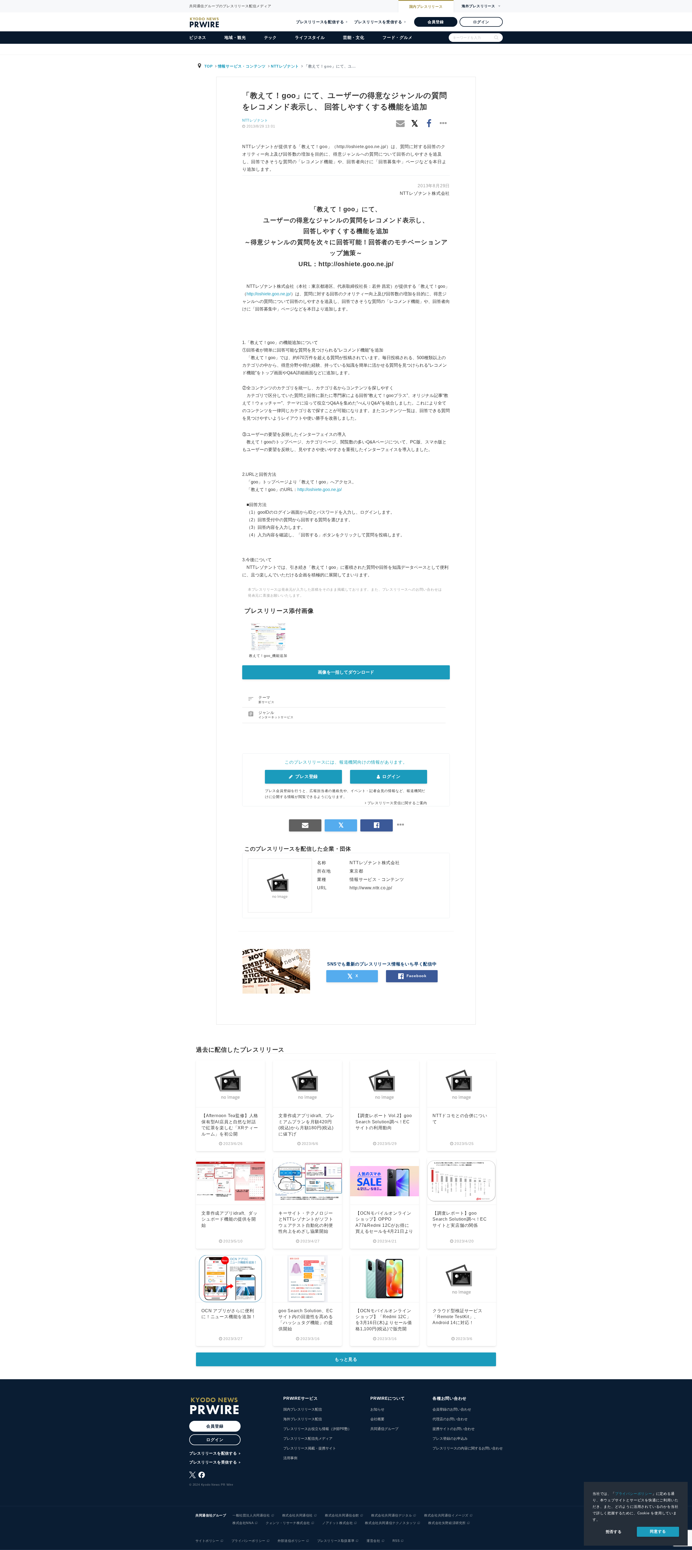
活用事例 (290, 1458)
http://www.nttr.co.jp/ (371, 888)
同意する (658, 1531)
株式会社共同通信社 (297, 1515)
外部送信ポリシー (291, 1541)
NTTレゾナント (285, 66)
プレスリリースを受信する (378, 22)
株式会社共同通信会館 (342, 1515)
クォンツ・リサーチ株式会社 (288, 1523)
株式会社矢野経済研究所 (447, 1523)
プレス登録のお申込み (450, 1439)
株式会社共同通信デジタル (391, 1515)
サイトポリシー (207, 1541)
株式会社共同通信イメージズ (446, 1515)
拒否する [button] (614, 1531)
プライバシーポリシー (633, 1494)
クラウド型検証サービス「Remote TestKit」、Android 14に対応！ (457, 1316)
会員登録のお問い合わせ (451, 1409)
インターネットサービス (276, 717)
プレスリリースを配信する (320, 22)
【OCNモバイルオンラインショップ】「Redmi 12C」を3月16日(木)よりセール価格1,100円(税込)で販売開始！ (383, 1322)
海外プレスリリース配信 (302, 1419)
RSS (396, 1541)
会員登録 (436, 22)
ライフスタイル (310, 37)
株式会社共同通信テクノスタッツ (390, 1523)
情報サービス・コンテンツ (242, 66)
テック (270, 37)
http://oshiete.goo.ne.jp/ (356, 264)
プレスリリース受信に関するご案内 (397, 803)
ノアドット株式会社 (337, 1523)
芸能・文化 (353, 37)
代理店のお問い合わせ (450, 1419)
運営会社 (373, 1541)
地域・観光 (235, 37)
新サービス (266, 702)
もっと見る (346, 1359)
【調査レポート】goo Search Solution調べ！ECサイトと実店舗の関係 (459, 1219)
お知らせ (377, 1409)
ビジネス (197, 37)
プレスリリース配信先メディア (307, 1439)
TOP (208, 66)
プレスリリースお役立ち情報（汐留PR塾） (317, 1429)
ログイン (481, 22)
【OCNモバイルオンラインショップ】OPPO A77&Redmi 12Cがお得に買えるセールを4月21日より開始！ (384, 1225)
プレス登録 (306, 776)
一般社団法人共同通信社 (251, 1515)
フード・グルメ (397, 37)
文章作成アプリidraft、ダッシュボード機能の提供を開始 (229, 1219)
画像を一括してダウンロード (346, 672)
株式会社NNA (243, 1523)
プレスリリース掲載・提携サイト (309, 1448)
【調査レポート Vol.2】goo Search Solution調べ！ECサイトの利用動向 (383, 1121)
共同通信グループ (384, 1429)
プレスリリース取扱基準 (336, 1541)
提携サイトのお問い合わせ (453, 1429)
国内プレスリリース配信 (302, 1409)
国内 (426, 7)
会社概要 (377, 1419)
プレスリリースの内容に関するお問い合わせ (467, 1448)
